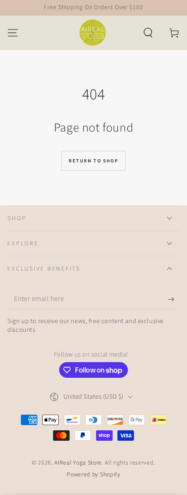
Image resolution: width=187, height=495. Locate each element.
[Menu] (13, 32)
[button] (148, 32)
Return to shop (93, 161)
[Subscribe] (173, 299)
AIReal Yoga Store (78, 463)
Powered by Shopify (93, 475)
